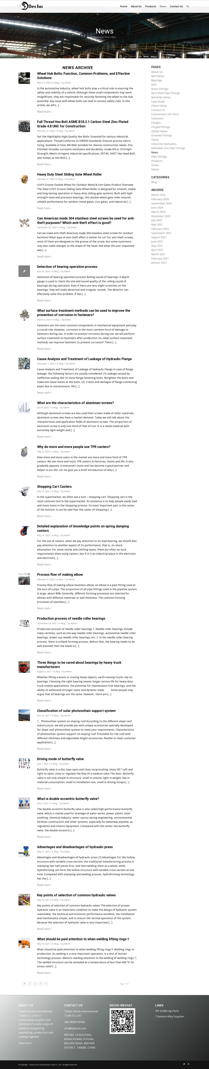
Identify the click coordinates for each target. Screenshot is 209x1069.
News (104, 31)
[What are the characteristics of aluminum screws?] (24, 407)
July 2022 (156, 220)
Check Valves (159, 105)
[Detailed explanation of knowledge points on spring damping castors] (24, 530)
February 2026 (160, 199)
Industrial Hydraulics (164, 144)
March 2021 (158, 254)
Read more (43, 111)
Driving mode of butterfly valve (60, 759)
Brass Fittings (159, 89)
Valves (155, 169)
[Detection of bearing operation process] (24, 271)
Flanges (156, 122)
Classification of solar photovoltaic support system (76, 711)
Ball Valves (157, 76)
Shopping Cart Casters (54, 487)
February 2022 (160, 228)
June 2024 (157, 207)
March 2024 (158, 211)
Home (107, 37)
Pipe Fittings (159, 156)
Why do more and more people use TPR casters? (73, 447)
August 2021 (158, 237)
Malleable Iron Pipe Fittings (168, 148)
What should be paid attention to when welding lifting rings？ (83, 939)
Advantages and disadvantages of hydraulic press (75, 847)
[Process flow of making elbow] (24, 579)
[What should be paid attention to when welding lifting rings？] (24, 943)
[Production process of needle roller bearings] (24, 623)
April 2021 (157, 250)
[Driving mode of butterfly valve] (24, 763)
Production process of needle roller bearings (71, 618)
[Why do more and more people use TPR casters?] (24, 451)
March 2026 (158, 195)
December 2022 (160, 216)
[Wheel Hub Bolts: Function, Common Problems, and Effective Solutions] (24, 78)
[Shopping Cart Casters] (24, 491)
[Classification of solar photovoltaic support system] (24, 715)
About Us (157, 72)
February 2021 (160, 258)
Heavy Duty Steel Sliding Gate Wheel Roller (69, 174)
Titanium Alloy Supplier (169, 1016)
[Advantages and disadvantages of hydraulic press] (24, 851)
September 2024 (161, 203)
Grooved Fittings (161, 135)
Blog (57, 82)
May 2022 (157, 224)
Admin (68, 82)
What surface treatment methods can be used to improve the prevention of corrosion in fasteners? (83, 313)
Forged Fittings (160, 127)
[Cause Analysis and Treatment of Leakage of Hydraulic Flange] (24, 363)
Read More (25, 1043)
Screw (155, 165)
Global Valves (159, 131)
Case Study (158, 101)
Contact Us (158, 110)
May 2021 (157, 245)
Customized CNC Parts (165, 114)
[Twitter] (184, 1064)
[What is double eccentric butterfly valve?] (24, 803)
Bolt (153, 84)
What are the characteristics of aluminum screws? (75, 403)
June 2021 (157, 241)
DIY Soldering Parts (167, 1011)
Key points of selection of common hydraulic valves (76, 895)
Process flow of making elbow (60, 575)
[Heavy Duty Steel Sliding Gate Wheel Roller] (24, 179)
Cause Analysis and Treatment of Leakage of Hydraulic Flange (84, 359)
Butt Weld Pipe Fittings (165, 93)
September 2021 (161, 233)
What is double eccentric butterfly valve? (68, 799)
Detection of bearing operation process (67, 267)
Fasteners (157, 118)
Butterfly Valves (161, 97)
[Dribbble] (188, 1064)
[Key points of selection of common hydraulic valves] (24, 899)
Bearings (156, 80)
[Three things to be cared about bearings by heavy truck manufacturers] (24, 667)
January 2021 (159, 262)
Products (156, 161)
